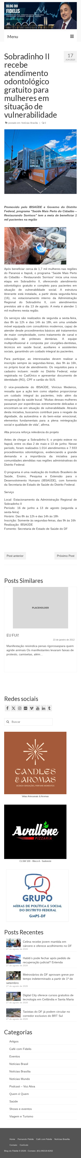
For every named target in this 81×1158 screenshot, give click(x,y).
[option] (40, 631)
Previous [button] (7, 636)
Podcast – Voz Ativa (22, 1086)
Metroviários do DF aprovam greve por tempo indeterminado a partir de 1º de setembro (40, 979)
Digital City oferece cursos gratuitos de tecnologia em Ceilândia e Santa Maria (48, 997)
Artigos (13, 1041)
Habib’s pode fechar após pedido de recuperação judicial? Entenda (46, 960)
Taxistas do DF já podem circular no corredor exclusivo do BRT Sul (46, 1013)
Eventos (14, 1056)
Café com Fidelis (20, 1049)
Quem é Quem (19, 1094)
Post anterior (15, 555)
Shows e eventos (20, 1109)
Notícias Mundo (19, 1079)
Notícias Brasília (29, 123)
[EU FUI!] (40, 608)
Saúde (13, 1101)
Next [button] (73, 636)
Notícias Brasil (18, 1064)
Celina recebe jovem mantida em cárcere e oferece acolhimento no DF (47, 943)
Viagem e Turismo (21, 1116)
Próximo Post (65, 555)
